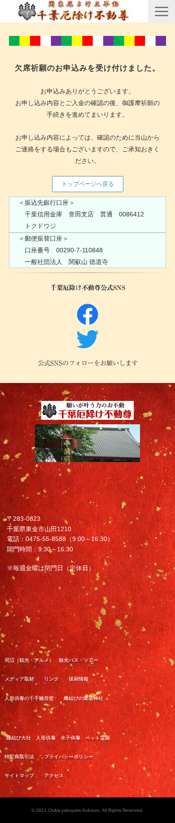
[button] (161, 11)
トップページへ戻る (87, 183)
